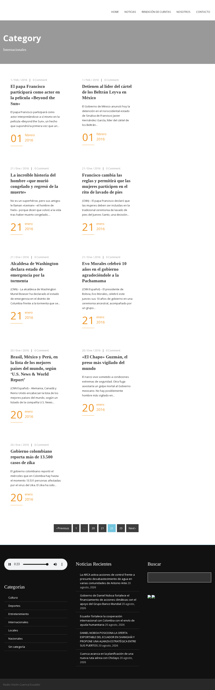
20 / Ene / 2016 (19, 350)
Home (115, 12)
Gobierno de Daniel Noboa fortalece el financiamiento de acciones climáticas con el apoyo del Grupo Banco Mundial (108, 600)
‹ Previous (62, 528)
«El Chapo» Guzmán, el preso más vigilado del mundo (104, 362)
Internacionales (18, 622)
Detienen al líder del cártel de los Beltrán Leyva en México (107, 92)
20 (93, 528)
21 (102, 528)
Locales (13, 630)
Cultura (13, 597)
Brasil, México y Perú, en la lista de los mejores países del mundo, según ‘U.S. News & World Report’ (34, 368)
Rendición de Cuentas (156, 12)
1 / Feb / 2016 (18, 80)
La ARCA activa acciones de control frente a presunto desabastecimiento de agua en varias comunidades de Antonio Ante (107, 579)
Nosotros (183, 12)
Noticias (130, 12)
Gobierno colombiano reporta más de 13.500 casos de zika (31, 457)
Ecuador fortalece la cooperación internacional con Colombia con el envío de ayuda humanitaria (107, 620)
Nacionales (15, 638)
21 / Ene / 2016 (19, 168)
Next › (132, 528)
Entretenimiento (18, 614)
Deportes (14, 606)
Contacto (203, 12)
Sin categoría (16, 647)
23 (120, 528)
